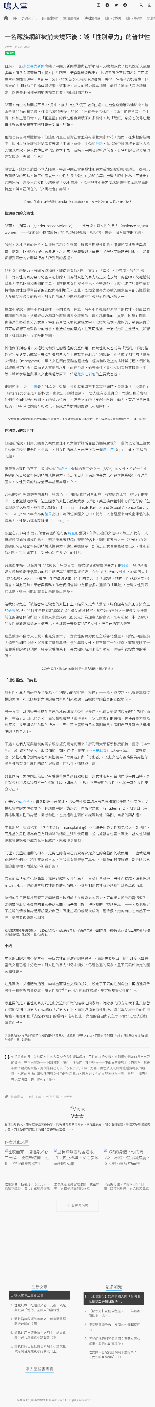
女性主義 (34, 1096)
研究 (12, 610)
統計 (63, 468)
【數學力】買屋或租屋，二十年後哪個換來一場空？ (114, 1313)
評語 (99, 143)
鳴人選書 (134, 18)
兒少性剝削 (86, 373)
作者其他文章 (17, 1142)
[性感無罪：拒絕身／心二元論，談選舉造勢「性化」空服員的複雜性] (28, 1165)
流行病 (108, 449)
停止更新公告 (25, 18)
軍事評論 (71, 18)
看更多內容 (79, 1205)
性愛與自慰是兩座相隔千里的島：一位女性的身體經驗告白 (114, 1354)
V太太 (8, 47)
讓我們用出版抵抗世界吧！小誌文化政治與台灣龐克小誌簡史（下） (40, 1335)
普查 (125, 565)
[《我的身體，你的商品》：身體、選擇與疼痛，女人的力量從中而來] (127, 1165)
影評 (151, 18)
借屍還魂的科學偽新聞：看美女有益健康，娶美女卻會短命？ (114, 1341)
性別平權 (52, 1096)
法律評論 (92, 18)
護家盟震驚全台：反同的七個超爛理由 (114, 1327)
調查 (71, 532)
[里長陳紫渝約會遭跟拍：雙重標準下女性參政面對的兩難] (77, 1165)
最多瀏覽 (114, 1287)
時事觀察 (50, 18)
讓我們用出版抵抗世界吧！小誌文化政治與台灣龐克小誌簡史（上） (40, 1348)
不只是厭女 (97, 750)
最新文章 (39, 1287)
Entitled (22, 801)
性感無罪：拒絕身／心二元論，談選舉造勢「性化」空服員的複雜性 (40, 1307)
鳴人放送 (113, 18)
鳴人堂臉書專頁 (39, 1369)
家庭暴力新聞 (34, 66)
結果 (48, 513)
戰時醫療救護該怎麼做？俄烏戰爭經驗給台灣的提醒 (40, 1321)
